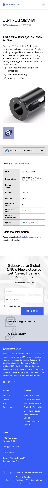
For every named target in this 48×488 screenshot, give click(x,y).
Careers (6, 399)
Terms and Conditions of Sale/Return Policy (24, 480)
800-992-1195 (19, 334)
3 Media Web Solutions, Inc (4, 472)
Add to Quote (28, 222)
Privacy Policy (24, 483)
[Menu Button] (43, 4)
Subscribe (32, 311)
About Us (6, 395)
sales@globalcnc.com (24, 237)
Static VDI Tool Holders (33, 407)
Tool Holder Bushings (10, 25)
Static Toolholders (31, 395)
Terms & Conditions (24, 477)
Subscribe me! (13, 306)
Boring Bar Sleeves (32, 411)
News (5, 403)
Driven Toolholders (32, 399)
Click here (20, 461)
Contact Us (7, 407)
